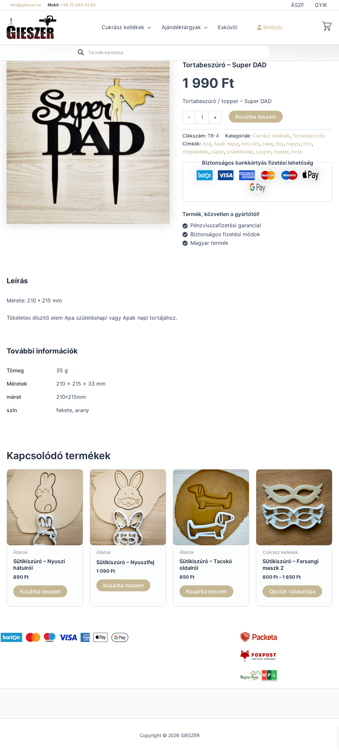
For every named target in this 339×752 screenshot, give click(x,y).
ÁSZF (297, 5)
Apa (206, 143)
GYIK (321, 5)
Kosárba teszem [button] (40, 591)
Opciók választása (292, 591)
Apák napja (226, 143)
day (279, 143)
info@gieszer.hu (25, 4)
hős (307, 143)
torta (296, 151)
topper (281, 151)
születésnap (239, 151)
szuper (263, 151)
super (217, 151)
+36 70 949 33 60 (78, 4)
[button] (147, 27)
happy (293, 143)
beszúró (250, 143)
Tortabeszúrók (309, 135)
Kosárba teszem (255, 116)
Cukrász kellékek (271, 135)
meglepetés (195, 151)
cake (267, 143)
